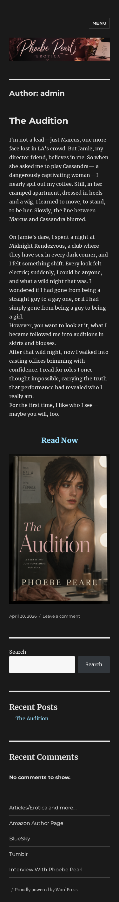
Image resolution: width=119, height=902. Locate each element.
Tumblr (18, 854)
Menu (99, 23)
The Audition (38, 120)
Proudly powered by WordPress (46, 890)
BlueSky (19, 839)
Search (17, 652)
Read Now (59, 440)
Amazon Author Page (36, 823)
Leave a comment (61, 616)
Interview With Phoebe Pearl (46, 870)
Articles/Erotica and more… (42, 808)
